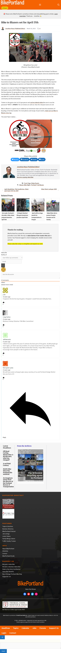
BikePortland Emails (8, 556)
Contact (4, 553)
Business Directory (7, 529)
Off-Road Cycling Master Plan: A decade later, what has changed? (8, 455)
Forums (43, 628)
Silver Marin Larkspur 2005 (49, 189)
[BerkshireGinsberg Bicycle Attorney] (8, 508)
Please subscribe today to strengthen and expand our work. (25, 244)
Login (4, 633)
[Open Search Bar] (58, 4)
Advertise (5, 551)
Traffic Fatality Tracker (9, 541)
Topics (16, 628)
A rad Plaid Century (7, 464)
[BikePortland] (12, 3)
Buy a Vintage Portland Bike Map (12, 574)
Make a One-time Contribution (11, 569)
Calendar (25, 628)
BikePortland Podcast (9, 531)
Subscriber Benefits (8, 571)
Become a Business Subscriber (11, 567)
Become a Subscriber (8, 564)
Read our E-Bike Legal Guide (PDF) (15, 609)
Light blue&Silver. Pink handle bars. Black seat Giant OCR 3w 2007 (16, 190)
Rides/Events (35, 183)
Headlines (6, 628)
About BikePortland (8, 549)
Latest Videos (6, 536)
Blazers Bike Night (24, 185)
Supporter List (6, 576)
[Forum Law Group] (8, 518)
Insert (3, 651)
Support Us (54, 628)
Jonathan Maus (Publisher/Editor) (15, 28)
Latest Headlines (7, 447)
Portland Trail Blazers (37, 185)
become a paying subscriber (25, 177)
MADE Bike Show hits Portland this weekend (7, 471)
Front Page (27, 183)
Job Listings (6, 534)
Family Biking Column (8, 539)
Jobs (34, 628)
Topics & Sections (7, 526)
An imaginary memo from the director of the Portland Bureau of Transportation (8, 482)
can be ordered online (36, 102)
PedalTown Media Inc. (22, 615)
